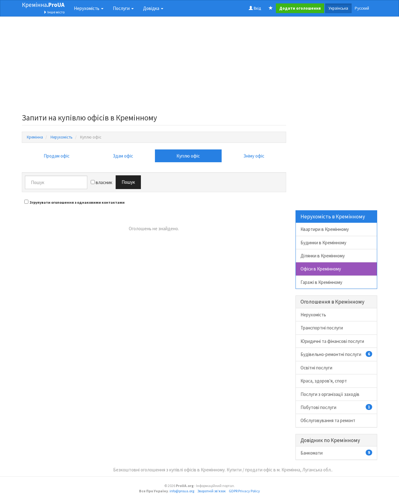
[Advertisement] (154, 66)
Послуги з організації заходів (329, 394)
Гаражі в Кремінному (321, 282)
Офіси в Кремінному (320, 269)
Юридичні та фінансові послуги (332, 341)
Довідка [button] (151, 8)
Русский (362, 8)
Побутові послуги (335, 407)
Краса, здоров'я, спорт (323, 381)
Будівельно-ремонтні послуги (335, 354)
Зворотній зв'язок (211, 491)
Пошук (128, 182)
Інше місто (56, 12)
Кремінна (43, 4)
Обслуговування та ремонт (327, 420)
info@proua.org (182, 491)
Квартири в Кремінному (324, 229)
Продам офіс (57, 156)
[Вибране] (270, 8)
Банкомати (335, 453)
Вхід (257, 8)
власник (103, 182)
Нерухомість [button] (87, 8)
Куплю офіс (188, 156)
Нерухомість (313, 315)
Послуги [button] (122, 8)
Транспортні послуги (321, 328)
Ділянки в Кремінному (322, 256)
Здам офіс (123, 156)
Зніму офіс (253, 156)
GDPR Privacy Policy (244, 491)
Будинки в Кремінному (323, 243)
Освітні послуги (316, 368)
